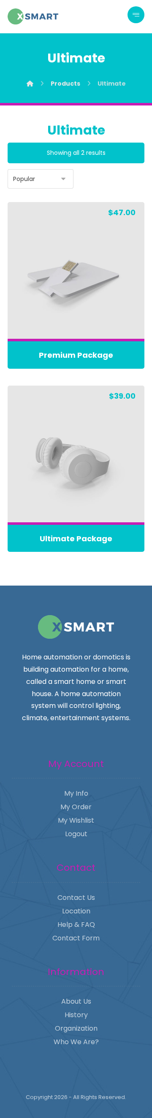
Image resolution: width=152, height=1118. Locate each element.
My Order (76, 807)
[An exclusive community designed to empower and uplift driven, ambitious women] (33, 16)
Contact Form (76, 938)
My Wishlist (76, 820)
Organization (76, 1028)
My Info (76, 793)
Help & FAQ (76, 924)
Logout (76, 834)
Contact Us (76, 897)
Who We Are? (76, 1042)
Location (76, 911)
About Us (76, 1001)
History (76, 1015)
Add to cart (81, 315)
